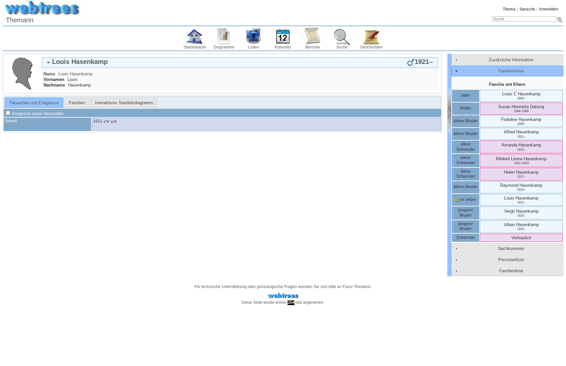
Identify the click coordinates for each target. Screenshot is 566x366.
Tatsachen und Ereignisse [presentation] (34, 102)
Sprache (527, 9)
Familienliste (511, 270)
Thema (509, 9)
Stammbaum (194, 47)
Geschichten (371, 47)
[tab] (240, 62)
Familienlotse (511, 70)
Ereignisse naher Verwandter (37, 113)
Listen (253, 47)
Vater (465, 95)
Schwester (465, 237)
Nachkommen (511, 248)
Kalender (283, 47)
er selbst (468, 199)
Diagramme (224, 47)
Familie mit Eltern (507, 84)
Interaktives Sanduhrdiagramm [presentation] (124, 102)
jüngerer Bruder (465, 213)
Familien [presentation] (77, 102)
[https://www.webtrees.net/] (283, 295)
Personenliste (511, 259)
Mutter (465, 108)
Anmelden (548, 9)
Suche (342, 47)
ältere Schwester (465, 147)
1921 (97, 121)
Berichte (312, 47)
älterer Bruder (465, 121)
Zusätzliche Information (511, 59)
